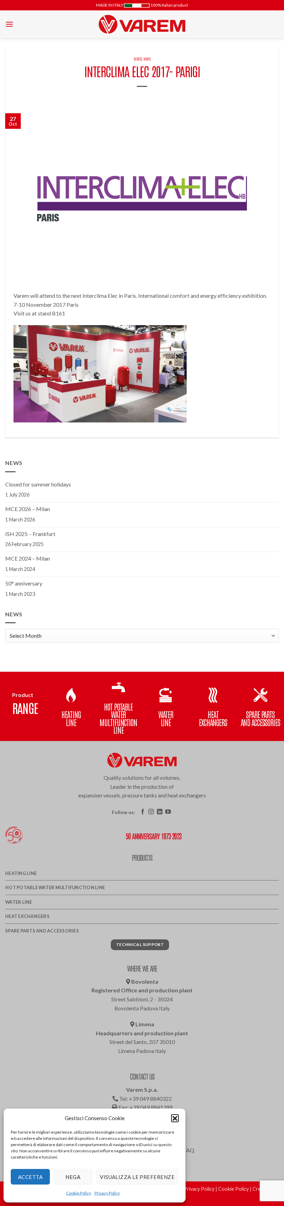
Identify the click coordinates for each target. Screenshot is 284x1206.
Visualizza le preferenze (137, 1177)
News (146, 58)
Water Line (18, 902)
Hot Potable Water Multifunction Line (55, 887)
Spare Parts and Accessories (42, 930)
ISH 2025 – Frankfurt (30, 533)
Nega (72, 1177)
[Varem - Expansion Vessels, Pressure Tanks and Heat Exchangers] (142, 24)
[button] (174, 1118)
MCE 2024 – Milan (27, 558)
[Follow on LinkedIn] (159, 812)
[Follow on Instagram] (151, 812)
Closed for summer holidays (38, 484)
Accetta (30, 1177)
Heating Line (21, 873)
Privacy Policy (107, 1193)
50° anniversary (23, 583)
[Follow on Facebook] (142, 812)
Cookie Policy (78, 1193)
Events (138, 58)
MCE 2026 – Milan (27, 509)
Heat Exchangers (27, 916)
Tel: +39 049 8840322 (145, 1098)
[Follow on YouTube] (168, 812)
